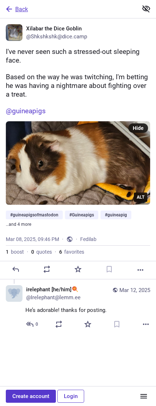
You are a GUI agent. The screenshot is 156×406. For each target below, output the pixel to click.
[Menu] (143, 396)
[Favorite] (78, 269)
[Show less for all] (146, 8)
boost (15, 252)
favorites (71, 252)
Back (21, 9)
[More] (140, 270)
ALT (140, 197)
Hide (138, 128)
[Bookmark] (109, 269)
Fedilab (88, 239)
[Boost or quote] (46, 269)
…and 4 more (18, 224)
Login (71, 396)
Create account (30, 396)
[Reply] (15, 269)
